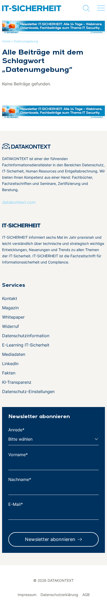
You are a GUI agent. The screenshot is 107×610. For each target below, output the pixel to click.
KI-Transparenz (16, 382)
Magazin (10, 307)
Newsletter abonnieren (50, 539)
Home (6, 41)
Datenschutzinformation (25, 335)
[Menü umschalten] (101, 8)
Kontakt (9, 298)
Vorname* (18, 454)
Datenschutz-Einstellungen (28, 391)
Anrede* (16, 429)
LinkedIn (10, 363)
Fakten (8, 372)
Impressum (27, 594)
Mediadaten (13, 354)
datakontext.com (19, 202)
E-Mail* (15, 504)
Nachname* (19, 479)
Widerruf (10, 326)
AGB (86, 594)
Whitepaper (13, 317)
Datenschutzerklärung (59, 594)
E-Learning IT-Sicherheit (25, 345)
